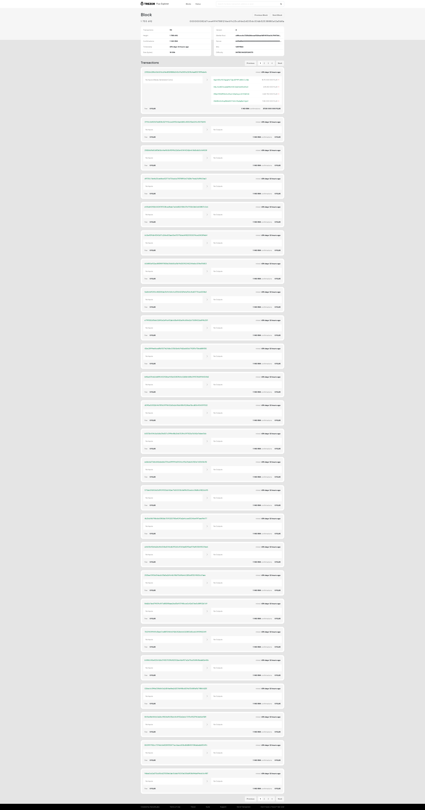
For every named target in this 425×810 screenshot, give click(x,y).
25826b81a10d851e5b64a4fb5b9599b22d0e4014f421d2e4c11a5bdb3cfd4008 (176, 150)
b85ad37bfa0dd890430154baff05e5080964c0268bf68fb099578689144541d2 (177, 377)
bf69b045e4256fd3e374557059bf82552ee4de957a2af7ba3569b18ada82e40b (177, 660)
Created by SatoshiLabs (150, 807)
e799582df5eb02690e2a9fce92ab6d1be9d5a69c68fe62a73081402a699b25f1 (176, 320)
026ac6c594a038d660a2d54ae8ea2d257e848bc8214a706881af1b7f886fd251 (176, 688)
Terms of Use (175, 807)
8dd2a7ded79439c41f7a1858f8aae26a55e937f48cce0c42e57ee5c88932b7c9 (176, 603)
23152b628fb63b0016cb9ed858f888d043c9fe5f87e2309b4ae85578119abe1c (176, 72)
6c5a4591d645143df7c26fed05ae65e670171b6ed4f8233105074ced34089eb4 (176, 235)
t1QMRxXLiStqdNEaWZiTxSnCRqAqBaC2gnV (230, 101)
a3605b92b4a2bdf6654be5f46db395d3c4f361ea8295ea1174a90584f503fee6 (176, 547)
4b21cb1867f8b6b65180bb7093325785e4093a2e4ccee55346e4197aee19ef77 (176, 518)
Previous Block (261, 15)
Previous (250, 63)
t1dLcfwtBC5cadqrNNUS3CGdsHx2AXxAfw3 (230, 87)
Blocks (188, 4)
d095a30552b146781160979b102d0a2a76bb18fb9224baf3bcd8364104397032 (176, 405)
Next (280, 63)
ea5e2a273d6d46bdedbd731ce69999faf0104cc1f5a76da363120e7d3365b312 (176, 462)
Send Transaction (244, 807)
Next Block (277, 15)
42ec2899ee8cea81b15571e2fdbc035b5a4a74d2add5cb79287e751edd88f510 (176, 348)
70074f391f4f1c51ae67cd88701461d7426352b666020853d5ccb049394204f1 (175, 632)
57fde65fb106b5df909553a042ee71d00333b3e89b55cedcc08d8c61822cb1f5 (176, 490)
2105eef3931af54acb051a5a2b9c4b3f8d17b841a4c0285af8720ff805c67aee (175, 575)
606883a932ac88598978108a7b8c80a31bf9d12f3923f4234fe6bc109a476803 (176, 263)
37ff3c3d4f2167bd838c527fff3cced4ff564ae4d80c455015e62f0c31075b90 (175, 122)
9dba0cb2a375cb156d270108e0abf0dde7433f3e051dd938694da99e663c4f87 (176, 773)
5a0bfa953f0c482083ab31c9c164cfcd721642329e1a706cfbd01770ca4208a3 (176, 292)
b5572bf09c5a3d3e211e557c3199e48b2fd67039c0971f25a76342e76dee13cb (175, 433)
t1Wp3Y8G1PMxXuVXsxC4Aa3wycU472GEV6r (231, 94)
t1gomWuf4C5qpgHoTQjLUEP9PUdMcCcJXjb (231, 80)
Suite (208, 807)
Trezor (193, 807)
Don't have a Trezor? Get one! (272, 807)
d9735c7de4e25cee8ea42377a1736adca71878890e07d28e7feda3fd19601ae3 (175, 179)
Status (198, 4)
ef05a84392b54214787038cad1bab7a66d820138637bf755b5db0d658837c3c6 (176, 207)
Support (223, 807)
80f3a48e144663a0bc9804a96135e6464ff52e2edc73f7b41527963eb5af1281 (175, 717)
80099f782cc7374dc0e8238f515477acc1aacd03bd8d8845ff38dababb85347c (176, 745)
